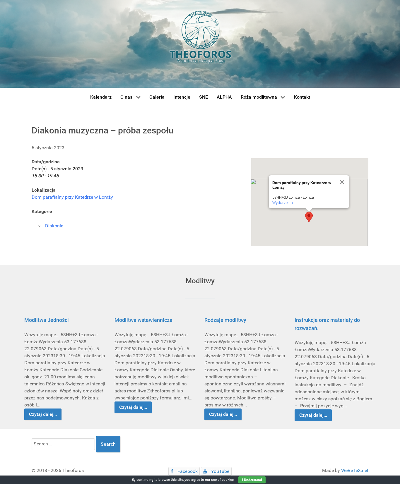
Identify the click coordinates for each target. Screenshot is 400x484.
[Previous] (35, 367)
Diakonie (54, 226)
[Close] (342, 182)
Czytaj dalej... (43, 414)
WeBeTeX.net (354, 470)
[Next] (365, 367)
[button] (309, 217)
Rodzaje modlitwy (225, 320)
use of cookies (222, 480)
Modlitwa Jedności (46, 320)
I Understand (252, 480)
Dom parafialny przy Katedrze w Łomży (72, 197)
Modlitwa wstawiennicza (143, 320)
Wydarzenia (282, 202)
